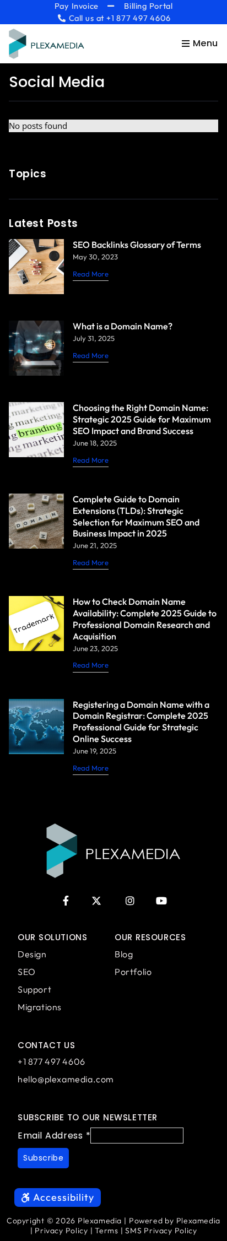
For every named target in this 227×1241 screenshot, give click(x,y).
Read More (91, 273)
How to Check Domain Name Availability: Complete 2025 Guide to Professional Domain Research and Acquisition (145, 619)
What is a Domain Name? (122, 326)
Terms (106, 1230)
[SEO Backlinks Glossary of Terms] (36, 266)
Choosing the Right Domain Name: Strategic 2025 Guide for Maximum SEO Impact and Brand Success (142, 419)
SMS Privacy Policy (161, 1230)
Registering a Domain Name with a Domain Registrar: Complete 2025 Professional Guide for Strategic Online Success (141, 722)
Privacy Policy (61, 1230)
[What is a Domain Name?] (36, 348)
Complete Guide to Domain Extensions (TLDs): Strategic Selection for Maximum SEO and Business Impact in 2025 (136, 516)
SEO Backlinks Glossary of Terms (137, 244)
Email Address (54, 1135)
